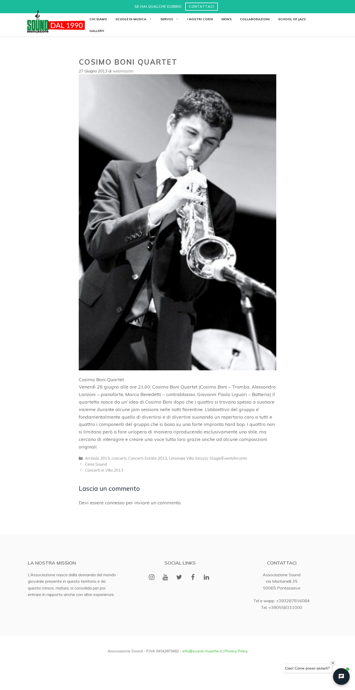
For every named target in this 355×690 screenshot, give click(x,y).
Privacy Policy (236, 651)
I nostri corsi (200, 19)
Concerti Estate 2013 (147, 458)
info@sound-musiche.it (202, 651)
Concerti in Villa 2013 (104, 470)
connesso (114, 503)
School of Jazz (292, 19)
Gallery (96, 31)
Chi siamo (98, 19)
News (226, 19)
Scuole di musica (130, 19)
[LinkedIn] (206, 578)
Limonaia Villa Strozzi (188, 458)
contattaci (201, 6)
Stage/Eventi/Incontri (228, 458)
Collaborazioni (255, 19)
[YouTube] (165, 578)
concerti (118, 458)
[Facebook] (193, 578)
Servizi (166, 19)
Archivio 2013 (97, 458)
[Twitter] (179, 578)
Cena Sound (96, 464)
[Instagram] (151, 578)
